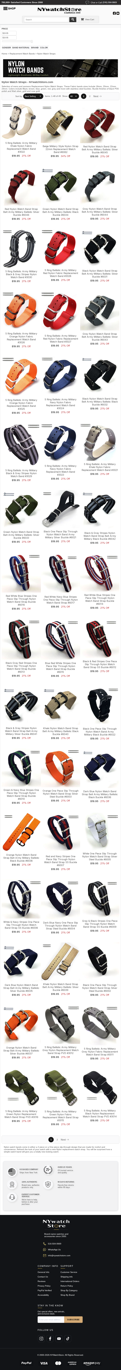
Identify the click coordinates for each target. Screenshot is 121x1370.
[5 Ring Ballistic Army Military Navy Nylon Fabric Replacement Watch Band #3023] (60, 443)
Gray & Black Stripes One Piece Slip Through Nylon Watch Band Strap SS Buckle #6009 (99, 923)
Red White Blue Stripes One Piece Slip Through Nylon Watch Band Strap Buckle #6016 (21, 600)
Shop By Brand (67, 1295)
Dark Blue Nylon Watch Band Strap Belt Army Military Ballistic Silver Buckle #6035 (21, 988)
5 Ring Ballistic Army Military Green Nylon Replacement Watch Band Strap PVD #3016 (21, 1114)
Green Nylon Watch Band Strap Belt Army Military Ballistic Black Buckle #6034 (60, 212)
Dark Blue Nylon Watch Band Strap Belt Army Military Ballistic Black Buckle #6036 (100, 794)
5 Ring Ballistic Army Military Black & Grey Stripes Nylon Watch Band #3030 (21, 274)
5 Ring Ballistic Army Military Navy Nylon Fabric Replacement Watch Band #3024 (60, 404)
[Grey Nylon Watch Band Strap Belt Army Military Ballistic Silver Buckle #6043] (99, 311)
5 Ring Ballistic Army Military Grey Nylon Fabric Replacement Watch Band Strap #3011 (100, 1051)
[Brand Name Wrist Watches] (60, 10)
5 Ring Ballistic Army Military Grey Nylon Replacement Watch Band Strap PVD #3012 (60, 1050)
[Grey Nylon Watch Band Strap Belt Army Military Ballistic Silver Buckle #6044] (99, 186)
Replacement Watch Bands (22, 53)
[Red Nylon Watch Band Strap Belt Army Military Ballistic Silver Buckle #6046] (21, 186)
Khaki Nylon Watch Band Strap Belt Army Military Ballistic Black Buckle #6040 (60, 731)
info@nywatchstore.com (59, 1255)
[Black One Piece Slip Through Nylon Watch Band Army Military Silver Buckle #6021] (60, 509)
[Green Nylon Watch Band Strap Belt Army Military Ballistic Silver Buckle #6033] (21, 509)
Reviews (41, 1281)
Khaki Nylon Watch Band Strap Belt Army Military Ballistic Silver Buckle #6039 (60, 987)
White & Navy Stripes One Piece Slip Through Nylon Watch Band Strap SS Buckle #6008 (21, 924)
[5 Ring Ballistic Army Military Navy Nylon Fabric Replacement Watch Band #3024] (60, 376)
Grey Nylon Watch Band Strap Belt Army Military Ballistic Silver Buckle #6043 (100, 336)
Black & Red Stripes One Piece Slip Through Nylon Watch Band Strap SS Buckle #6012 (100, 664)
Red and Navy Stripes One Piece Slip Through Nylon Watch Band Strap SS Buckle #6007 (60, 861)
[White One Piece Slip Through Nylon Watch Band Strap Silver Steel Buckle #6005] (99, 832)
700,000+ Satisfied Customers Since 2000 (22, 2)
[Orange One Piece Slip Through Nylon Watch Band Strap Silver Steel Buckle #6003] (60, 768)
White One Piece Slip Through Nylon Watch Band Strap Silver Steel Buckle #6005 (99, 856)
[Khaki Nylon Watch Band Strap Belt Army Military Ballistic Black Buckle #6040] (60, 705)
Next (96, 96)
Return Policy (66, 1286)
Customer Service (68, 1272)
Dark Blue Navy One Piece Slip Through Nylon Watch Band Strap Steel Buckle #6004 (60, 925)
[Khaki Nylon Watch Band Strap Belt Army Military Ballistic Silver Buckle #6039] (60, 961)
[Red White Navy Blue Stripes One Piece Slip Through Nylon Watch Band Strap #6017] (60, 573)
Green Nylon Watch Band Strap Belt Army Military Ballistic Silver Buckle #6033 (21, 534)
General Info (43, 1272)
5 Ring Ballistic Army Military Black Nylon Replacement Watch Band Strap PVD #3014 (100, 1113)
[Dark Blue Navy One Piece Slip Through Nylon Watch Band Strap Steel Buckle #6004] (60, 899)
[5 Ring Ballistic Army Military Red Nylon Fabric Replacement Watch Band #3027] (60, 312)
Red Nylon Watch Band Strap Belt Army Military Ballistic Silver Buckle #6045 (100, 149)
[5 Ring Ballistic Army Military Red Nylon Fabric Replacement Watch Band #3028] (60, 248)
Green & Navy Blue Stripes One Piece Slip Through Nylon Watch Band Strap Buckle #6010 (21, 794)
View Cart (89, 19)
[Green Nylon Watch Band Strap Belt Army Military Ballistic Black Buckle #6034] (60, 186)
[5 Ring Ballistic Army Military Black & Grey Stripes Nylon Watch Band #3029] (21, 445)
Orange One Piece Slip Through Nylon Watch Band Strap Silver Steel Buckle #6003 (61, 793)
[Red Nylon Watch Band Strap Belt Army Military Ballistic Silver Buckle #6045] (99, 123)
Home (4, 53)
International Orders (69, 1281)
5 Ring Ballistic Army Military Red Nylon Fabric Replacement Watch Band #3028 (60, 273)
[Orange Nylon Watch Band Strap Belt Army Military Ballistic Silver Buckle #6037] (21, 1025)
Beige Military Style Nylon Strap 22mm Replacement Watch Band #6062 (60, 149)
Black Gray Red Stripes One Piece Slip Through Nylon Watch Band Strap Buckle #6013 (21, 667)
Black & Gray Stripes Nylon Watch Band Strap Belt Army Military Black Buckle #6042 (100, 535)
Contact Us (43, 1277)
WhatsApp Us (54, 1249)
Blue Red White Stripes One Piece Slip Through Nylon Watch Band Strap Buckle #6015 (60, 667)
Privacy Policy (44, 1286)
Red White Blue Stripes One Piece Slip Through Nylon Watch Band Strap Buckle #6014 (99, 599)
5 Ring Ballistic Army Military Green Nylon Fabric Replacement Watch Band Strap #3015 (61, 1116)
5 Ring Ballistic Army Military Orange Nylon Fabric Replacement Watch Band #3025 (21, 404)
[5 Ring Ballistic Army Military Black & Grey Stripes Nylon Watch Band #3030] (21, 248)
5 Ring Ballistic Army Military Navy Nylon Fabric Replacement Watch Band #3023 (60, 470)
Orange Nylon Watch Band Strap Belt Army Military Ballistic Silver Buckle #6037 (21, 1050)
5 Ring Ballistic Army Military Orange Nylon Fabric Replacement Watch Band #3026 (21, 338)
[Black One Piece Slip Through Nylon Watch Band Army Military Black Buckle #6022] (99, 706)
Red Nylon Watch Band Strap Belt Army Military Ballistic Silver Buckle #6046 (21, 212)
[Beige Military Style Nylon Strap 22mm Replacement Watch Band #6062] (60, 123)
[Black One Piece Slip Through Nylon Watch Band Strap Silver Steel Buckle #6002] (99, 962)
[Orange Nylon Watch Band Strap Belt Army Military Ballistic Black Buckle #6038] (21, 832)
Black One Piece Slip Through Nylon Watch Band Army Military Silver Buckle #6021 (60, 534)
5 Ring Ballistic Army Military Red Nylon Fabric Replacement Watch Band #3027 (60, 338)
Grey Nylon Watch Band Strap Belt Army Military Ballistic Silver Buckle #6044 (100, 211)
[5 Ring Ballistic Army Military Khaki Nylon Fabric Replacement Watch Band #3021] (99, 442)
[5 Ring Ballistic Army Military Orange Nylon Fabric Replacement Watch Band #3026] (21, 311)
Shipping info (66, 1277)
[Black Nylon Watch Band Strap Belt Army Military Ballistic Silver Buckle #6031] (99, 248)
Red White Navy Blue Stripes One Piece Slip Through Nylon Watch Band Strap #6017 (60, 599)
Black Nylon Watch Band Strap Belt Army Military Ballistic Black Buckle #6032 (100, 401)
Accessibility (43, 1295)
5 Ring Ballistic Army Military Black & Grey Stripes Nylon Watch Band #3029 (21, 473)
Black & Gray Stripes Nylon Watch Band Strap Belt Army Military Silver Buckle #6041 (21, 731)
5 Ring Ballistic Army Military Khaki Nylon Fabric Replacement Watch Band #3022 (21, 147)
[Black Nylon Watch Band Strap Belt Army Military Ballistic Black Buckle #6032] (99, 376)
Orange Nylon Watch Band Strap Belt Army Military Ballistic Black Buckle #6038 (21, 857)
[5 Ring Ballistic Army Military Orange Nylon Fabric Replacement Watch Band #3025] (21, 376)
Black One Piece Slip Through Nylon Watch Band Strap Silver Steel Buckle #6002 (99, 988)
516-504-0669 (54, 1244)
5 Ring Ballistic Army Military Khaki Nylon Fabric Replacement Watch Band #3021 (100, 467)
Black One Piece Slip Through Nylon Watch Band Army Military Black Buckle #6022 (100, 731)
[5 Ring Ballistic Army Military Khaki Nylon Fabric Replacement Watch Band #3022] (21, 121)
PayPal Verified (45, 1290)
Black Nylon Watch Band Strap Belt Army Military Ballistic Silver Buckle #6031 (100, 273)
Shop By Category (68, 1290)
